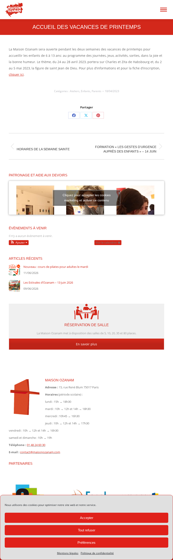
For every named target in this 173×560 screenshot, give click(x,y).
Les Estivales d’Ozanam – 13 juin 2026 (48, 282)
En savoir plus (86, 344)
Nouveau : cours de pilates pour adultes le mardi (55, 267)
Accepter (86, 518)
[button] (18, 242)
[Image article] (14, 269)
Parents (96, 91)
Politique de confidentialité (97, 553)
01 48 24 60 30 (36, 445)
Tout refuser (86, 530)
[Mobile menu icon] (163, 9)
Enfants (85, 91)
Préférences (86, 542)
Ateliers (75, 91)
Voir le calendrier (107, 242)
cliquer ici (16, 74)
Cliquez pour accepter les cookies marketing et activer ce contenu (87, 197)
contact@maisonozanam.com (40, 452)
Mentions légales (67, 553)
